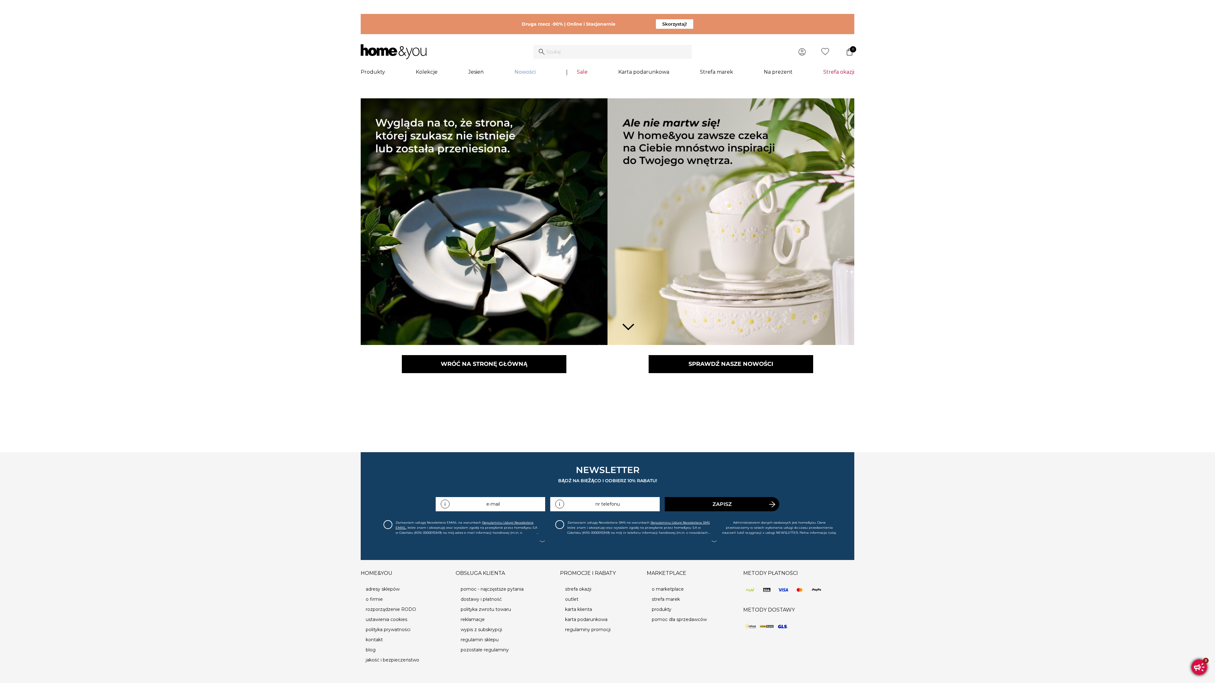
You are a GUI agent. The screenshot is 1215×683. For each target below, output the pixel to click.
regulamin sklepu (480, 640)
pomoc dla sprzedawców (679, 619)
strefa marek (666, 599)
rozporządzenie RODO (391, 609)
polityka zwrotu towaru (486, 609)
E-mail (493, 504)
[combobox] (612, 52)
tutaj (832, 533)
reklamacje (473, 619)
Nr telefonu (607, 504)
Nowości (525, 72)
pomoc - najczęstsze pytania (492, 589)
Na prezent (778, 72)
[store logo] (394, 51)
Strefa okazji (838, 72)
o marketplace (668, 589)
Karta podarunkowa (643, 72)
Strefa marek (716, 72)
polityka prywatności (388, 629)
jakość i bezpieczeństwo (392, 660)
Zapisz (722, 504)
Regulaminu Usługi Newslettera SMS (680, 522)
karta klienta (578, 609)
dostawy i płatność (481, 599)
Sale (582, 72)
